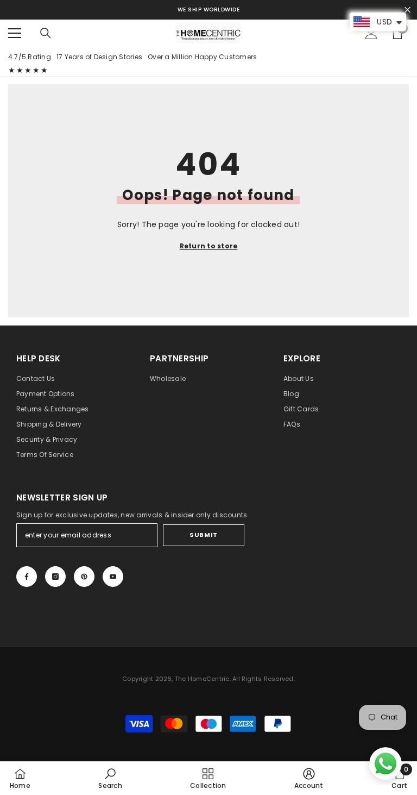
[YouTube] (113, 576)
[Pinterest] (84, 576)
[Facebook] (26, 576)
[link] (110, 778)
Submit (203, 534)
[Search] (45, 33)
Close (407, 10)
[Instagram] (55, 576)
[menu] (14, 33)
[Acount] (371, 33)
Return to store (209, 246)
